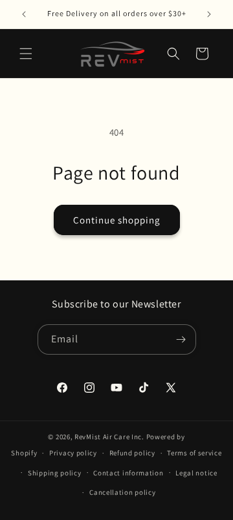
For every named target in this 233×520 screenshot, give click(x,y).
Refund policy (132, 452)
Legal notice (196, 472)
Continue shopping (117, 220)
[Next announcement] (209, 14)
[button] (26, 53)
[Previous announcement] (24, 14)
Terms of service (194, 452)
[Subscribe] (181, 339)
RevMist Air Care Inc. (109, 436)
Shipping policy (55, 472)
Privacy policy (73, 452)
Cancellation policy (122, 492)
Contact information (128, 472)
